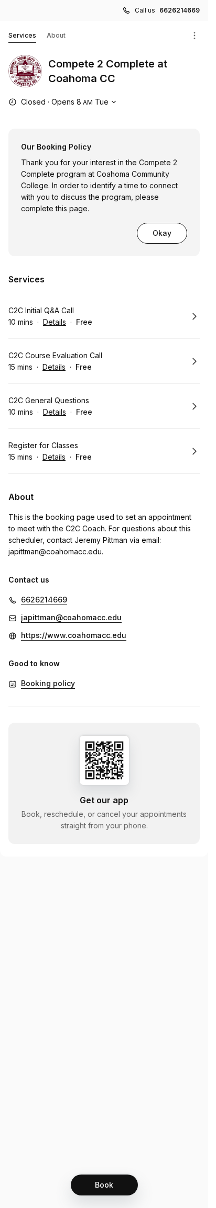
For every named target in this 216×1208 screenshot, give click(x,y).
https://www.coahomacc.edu (73, 635)
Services (22, 35)
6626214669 (179, 10)
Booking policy (48, 683)
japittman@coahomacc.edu (55, 551)
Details (54, 321)
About (56, 35)
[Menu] (194, 35)
